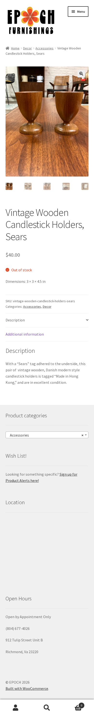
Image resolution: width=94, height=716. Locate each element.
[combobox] (47, 435)
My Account (15, 708)
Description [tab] (15, 320)
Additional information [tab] (25, 334)
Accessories (44, 48)
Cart (72, 703)
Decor (27, 48)
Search (47, 708)
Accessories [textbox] (46, 435)
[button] (81, 73)
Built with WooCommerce (27, 688)
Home (15, 48)
